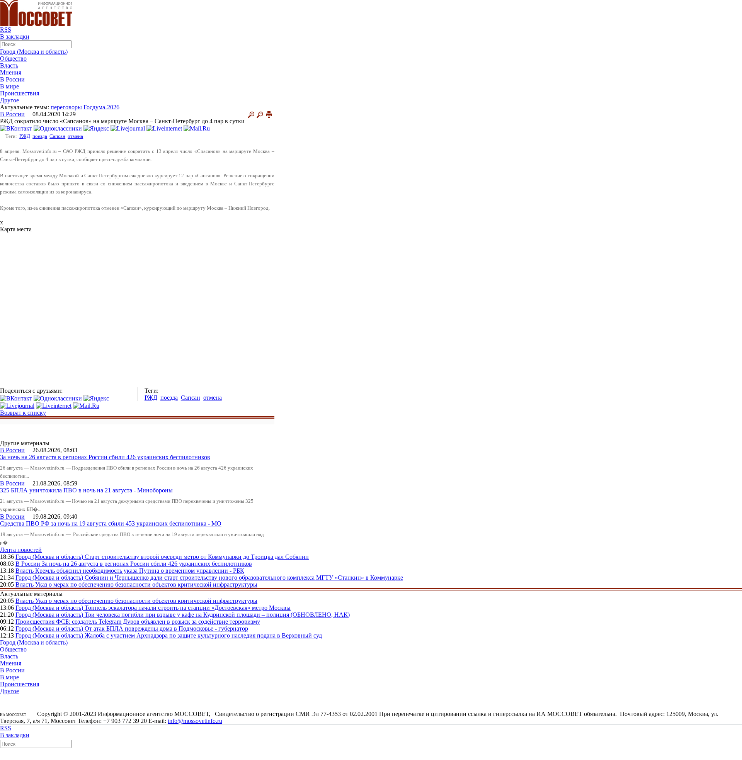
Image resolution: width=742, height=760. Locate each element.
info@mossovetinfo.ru (195, 721)
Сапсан (57, 136)
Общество (13, 58)
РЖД (24, 136)
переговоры (66, 107)
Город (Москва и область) (34, 51)
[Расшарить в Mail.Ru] (197, 128)
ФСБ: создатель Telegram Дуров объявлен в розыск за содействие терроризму (158, 621)
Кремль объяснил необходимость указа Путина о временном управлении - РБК (139, 570)
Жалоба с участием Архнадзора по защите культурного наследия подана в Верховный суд (203, 635)
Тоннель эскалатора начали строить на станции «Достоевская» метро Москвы (188, 607)
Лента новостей (21, 549)
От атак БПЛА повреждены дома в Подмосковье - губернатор (166, 628)
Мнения (10, 72)
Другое (9, 100)
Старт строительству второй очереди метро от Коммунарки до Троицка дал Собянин (197, 556)
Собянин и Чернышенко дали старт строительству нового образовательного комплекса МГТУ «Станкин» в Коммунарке (244, 577)
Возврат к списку (23, 412)
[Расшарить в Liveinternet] (164, 128)
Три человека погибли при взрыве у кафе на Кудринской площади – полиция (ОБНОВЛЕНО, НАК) (217, 614)
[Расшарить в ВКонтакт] (16, 128)
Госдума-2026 (101, 107)
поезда (39, 136)
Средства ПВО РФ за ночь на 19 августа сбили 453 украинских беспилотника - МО (110, 523)
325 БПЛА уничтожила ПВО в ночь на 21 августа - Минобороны (86, 490)
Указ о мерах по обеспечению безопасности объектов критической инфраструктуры (146, 584)
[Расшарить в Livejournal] (128, 128)
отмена (75, 136)
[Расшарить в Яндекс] (96, 128)
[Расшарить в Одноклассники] (58, 128)
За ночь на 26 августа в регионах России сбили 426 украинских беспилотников (105, 457)
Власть (9, 65)
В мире (9, 86)
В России (12, 79)
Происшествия (19, 93)
